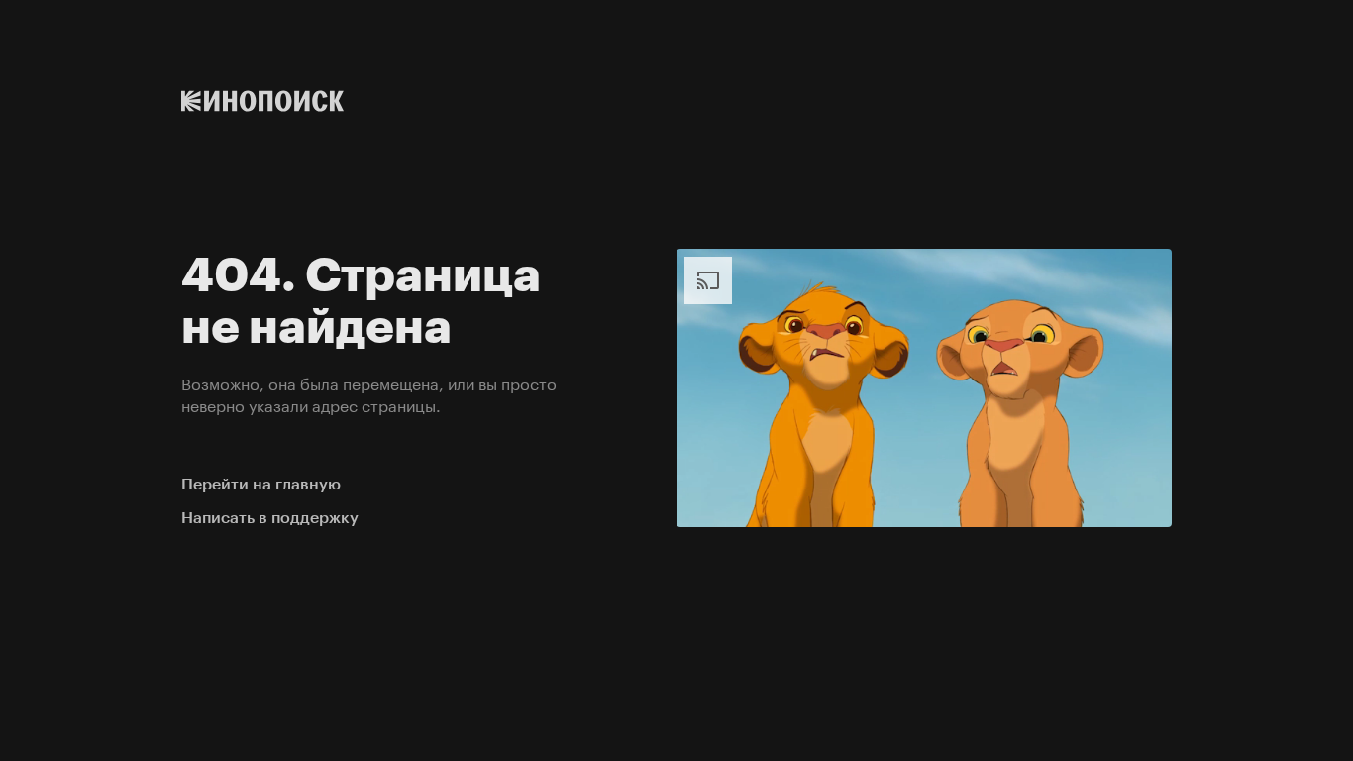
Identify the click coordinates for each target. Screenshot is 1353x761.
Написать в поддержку (270, 517)
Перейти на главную (261, 484)
